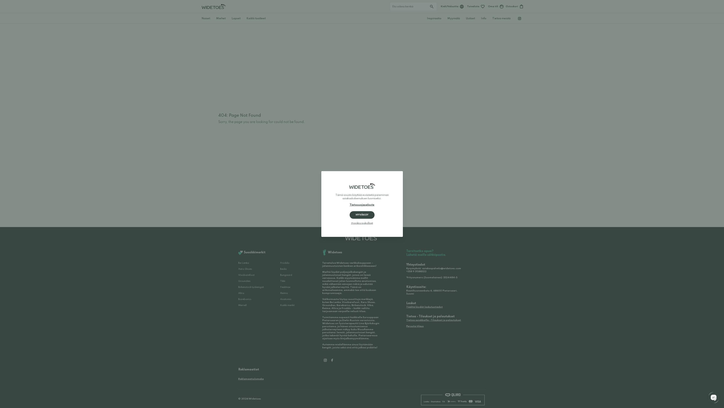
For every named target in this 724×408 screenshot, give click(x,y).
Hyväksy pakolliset (362, 223)
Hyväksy (362, 215)
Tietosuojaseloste (362, 205)
